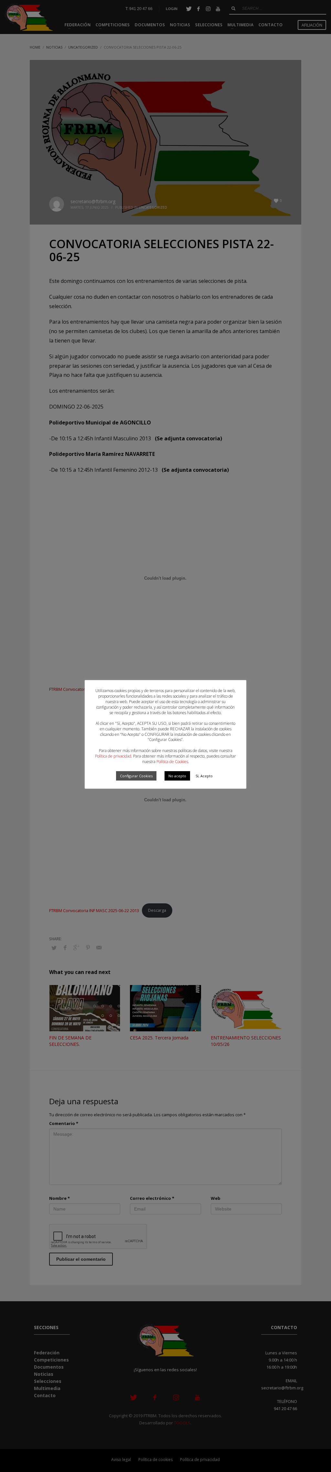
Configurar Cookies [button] (136, 775)
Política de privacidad (113, 756)
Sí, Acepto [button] (204, 775)
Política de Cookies (172, 761)
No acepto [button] (177, 775)
